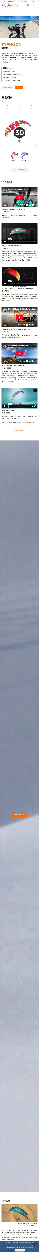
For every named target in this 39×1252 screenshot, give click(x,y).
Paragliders (9, 1)
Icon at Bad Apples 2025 (13, 209)
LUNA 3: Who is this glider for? (16, 329)
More (7, 217)
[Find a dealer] (28, 5)
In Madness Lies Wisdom (13, 366)
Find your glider (19, 170)
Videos (7, 182)
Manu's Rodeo (8, 410)
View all (19, 430)
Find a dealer (19, 815)
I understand (20, 1250)
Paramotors (22, 1)
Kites (33, 1)
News (6, 1201)
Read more (7, 87)
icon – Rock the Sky (11, 246)
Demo (18, 87)
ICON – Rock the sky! (28, 1223)
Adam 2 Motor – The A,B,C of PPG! (17, 288)
